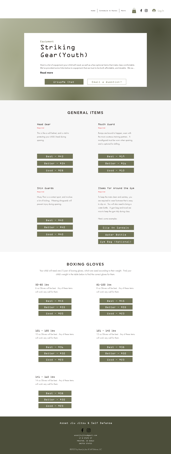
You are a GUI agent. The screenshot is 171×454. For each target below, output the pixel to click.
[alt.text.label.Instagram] (146, 10)
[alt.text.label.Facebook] (141, 10)
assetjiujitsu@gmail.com (85, 435)
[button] (134, 10)
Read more (46, 72)
